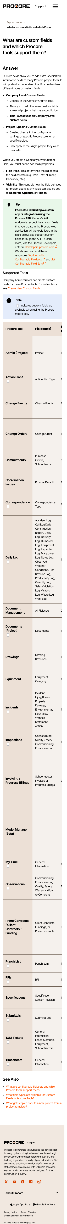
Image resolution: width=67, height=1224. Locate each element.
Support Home (14, 22)
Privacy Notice (10, 1212)
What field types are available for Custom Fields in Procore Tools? (30, 1096)
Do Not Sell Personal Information (18, 1215)
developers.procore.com (39, 247)
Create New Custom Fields (24, 288)
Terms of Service (28, 1212)
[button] (55, 6)
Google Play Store (45, 1204)
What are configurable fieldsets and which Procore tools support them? (31, 1088)
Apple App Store (21, 1204)
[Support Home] (31, 6)
